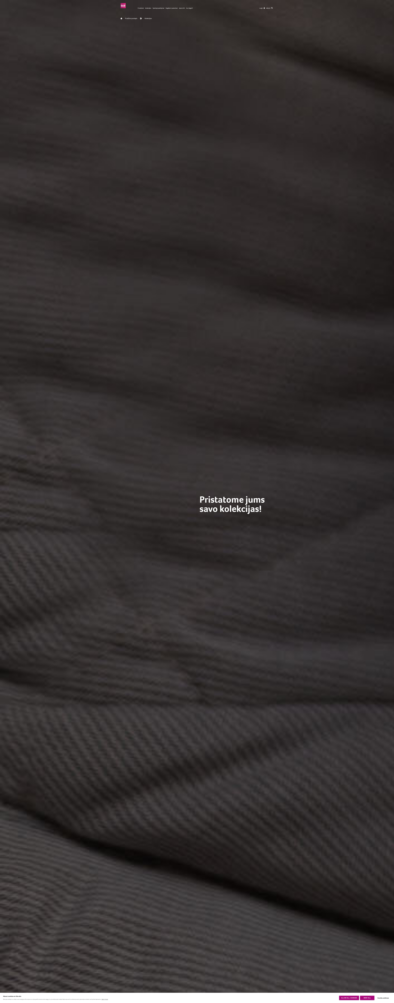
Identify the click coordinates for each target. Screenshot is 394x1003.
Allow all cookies (349, 998)
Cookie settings (383, 998)
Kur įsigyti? (189, 8)
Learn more (104, 999)
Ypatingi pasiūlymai (158, 8)
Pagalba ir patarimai (172, 8)
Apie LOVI (182, 8)
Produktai (141, 8)
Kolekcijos (148, 8)
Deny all (367, 998)
